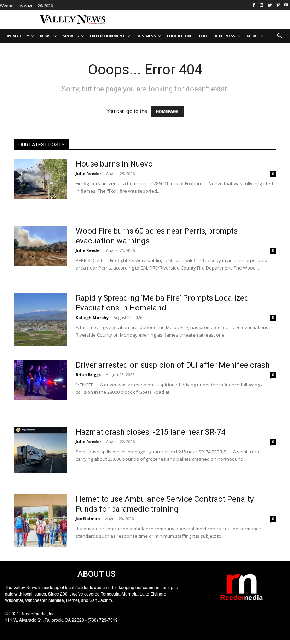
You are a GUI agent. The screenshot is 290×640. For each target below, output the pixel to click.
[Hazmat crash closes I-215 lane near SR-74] (40, 450)
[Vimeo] (278, 5)
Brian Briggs (88, 374)
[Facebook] (254, 5)
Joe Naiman (88, 518)
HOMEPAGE (167, 111)
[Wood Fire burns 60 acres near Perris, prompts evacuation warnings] (40, 246)
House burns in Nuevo (114, 163)
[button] (279, 36)
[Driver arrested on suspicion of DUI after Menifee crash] (40, 380)
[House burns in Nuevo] (40, 179)
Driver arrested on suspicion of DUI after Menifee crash (172, 365)
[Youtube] (286, 5)
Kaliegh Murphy (92, 317)
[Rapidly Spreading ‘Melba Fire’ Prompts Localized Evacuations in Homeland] (40, 319)
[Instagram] (262, 5)
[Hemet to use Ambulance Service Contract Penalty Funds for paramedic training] (40, 520)
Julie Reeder (88, 173)
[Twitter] (270, 5)
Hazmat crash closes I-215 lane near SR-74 (150, 432)
